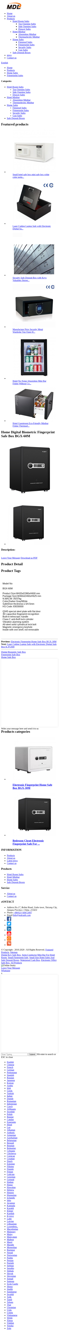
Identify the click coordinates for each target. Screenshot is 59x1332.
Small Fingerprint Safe (18, 957)
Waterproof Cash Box (30, 960)
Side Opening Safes (27, 26)
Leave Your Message (10, 558)
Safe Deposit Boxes (22, 52)
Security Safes (24, 47)
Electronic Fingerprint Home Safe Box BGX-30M (33, 641)
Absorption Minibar (27, 34)
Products (11, 18)
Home (9, 13)
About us (11, 16)
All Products (16, 963)
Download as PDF (29, 558)
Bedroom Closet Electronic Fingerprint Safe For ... (28, 842)
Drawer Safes (24, 29)
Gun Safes (23, 50)
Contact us (11, 58)
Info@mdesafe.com (22, 915)
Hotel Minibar (19, 31)
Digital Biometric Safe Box (13, 652)
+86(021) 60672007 (22, 912)
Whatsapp (5, 970)
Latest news (12, 860)
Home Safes (18, 39)
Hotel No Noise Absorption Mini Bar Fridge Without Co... (29, 382)
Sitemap (13, 952)
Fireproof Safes (25, 42)
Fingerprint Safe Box (10, 654)
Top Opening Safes (27, 24)
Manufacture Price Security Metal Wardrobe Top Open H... (28, 330)
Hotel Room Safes (21, 21)
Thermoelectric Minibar (29, 37)
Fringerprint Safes (26, 45)
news (9, 55)
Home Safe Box (8, 657)
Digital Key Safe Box (11, 955)
